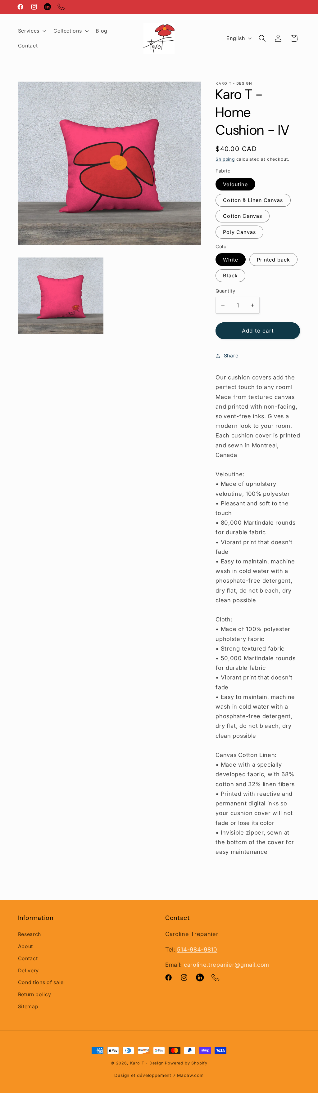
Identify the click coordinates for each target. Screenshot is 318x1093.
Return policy (34, 994)
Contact (28, 958)
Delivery (28, 970)
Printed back (273, 260)
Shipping (225, 159)
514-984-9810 (197, 949)
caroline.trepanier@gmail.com (226, 964)
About (25, 946)
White (230, 260)
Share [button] (231, 355)
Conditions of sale (41, 982)
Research (29, 934)
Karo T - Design (147, 1063)
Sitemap (28, 1006)
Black (230, 275)
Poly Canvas (239, 232)
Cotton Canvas (242, 216)
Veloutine (235, 184)
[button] (31, 30)
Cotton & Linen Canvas (253, 200)
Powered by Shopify (186, 1063)
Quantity (225, 291)
